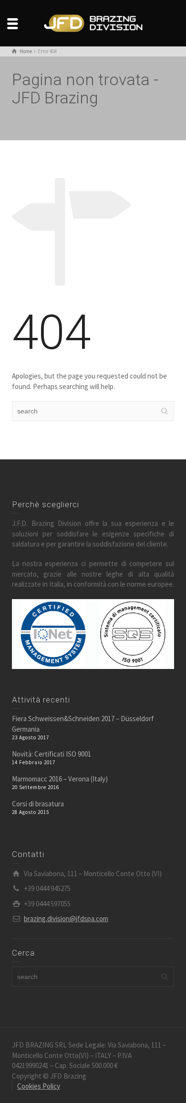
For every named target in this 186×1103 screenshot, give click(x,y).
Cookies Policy (38, 1086)
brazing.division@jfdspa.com (66, 918)
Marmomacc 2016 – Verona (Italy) (60, 778)
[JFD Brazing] (93, 22)
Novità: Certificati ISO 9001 (51, 753)
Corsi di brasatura (38, 803)
